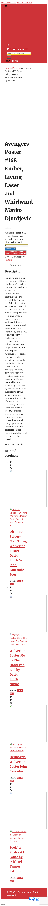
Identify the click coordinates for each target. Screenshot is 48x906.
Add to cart (10, 249)
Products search (17, 49)
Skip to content (8, 2)
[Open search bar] (8, 45)
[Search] (9, 57)
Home (8, 68)
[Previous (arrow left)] (2, 904)
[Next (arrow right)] (4, 904)
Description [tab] (15, 265)
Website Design (19, 901)
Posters (16, 68)
